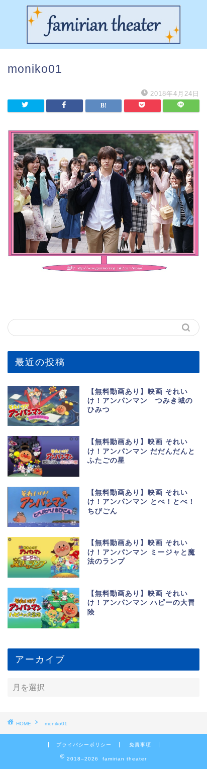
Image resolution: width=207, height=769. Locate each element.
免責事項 (140, 744)
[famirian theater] (103, 41)
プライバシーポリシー (84, 744)
